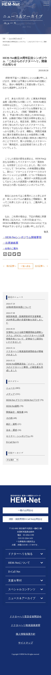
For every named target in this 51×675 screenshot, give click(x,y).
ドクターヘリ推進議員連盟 (25, 625)
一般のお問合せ (25, 510)
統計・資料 (11, 424)
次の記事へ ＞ (41, 266)
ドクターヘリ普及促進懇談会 (25, 616)
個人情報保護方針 (25, 634)
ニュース (10, 388)
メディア (10, 394)
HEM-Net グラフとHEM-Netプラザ (22, 400)
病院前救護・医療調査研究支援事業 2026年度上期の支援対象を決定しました (24, 319)
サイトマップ (25, 642)
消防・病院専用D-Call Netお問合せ (25, 519)
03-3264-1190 (28, 535)
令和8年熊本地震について (18, 307)
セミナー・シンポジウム (18, 436)
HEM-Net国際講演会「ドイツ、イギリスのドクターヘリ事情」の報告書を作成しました (24, 367)
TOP (4, 38)
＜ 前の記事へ (9, 266)
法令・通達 (11, 430)
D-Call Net (11, 442)
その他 (9, 418)
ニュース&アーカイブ (15, 38)
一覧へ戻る (25, 266)
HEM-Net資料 (12, 406)
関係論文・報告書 (15, 412)
